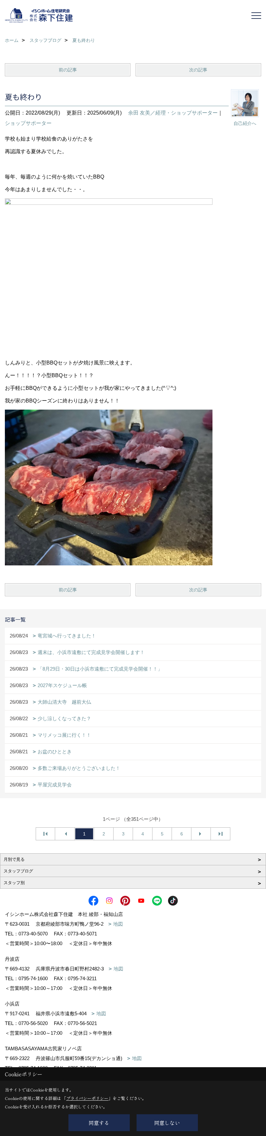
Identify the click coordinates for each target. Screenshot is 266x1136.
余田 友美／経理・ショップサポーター (173, 113)
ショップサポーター (28, 123)
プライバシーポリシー (87, 1098)
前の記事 (68, 69)
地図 (118, 924)
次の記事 (198, 69)
